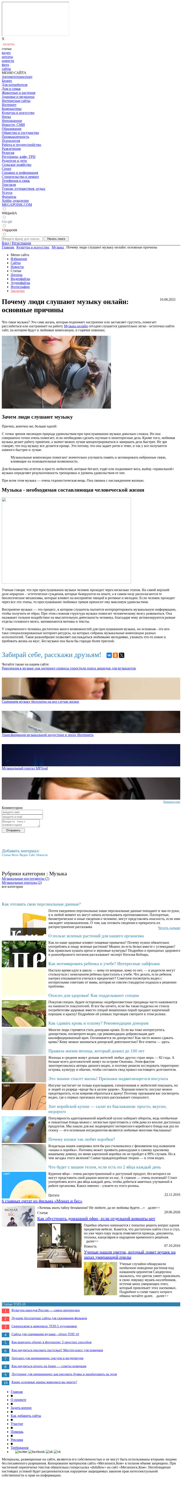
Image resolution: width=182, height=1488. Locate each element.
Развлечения (11, 149)
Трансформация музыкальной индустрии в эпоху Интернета (47, 735)
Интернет (9, 105)
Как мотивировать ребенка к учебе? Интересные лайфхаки (104, 963)
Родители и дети (14, 161)
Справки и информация (20, 173)
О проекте (18, 1400)
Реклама (17, 1440)
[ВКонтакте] (109, 655)
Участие (17, 1424)
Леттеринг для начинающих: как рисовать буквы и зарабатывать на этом (64, 1374)
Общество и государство (20, 133)
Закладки (18, 291)
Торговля (9, 185)
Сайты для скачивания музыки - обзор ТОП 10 (45, 1334)
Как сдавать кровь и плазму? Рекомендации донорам (98, 1023)
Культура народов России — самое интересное (46, 1310)
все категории (12, 886)
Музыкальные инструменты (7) (25, 878)
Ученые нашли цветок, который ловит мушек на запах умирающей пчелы (130, 1255)
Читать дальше (169, 928)
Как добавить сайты (26, 1416)
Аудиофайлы (20, 283)
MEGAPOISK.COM (17, 205)
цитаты (7, 57)
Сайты (16, 263)
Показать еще (171, 801)
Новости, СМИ (13, 125)
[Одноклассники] (115, 655)
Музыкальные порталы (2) (22, 882)
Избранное (19, 259)
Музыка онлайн (76, 326)
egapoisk (9, 230)
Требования (19, 1448)
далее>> (154, 1208)
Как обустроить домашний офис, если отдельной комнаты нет (96, 1218)
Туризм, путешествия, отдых (23, 189)
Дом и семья (11, 89)
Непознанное (12, 121)
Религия (8, 153)
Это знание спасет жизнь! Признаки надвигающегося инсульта (108, 1078)
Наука (6, 117)
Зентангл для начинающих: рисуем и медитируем (47, 1358)
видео (6, 53)
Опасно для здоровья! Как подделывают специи (93, 995)
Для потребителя (14, 85)
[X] (121, 655)
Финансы (9, 197)
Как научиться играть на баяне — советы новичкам (49, 1366)
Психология (11, 141)
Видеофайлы (20, 279)
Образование (12, 129)
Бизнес (7, 81)
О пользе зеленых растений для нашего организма (96, 935)
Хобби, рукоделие (15, 201)
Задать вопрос (21, 1408)
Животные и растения (18, 93)
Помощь (17, 1432)
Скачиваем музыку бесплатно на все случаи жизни (40, 701)
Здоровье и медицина (18, 97)
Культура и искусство (18, 113)
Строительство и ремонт (20, 177)
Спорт (6, 169)
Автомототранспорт (17, 77)
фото (5, 65)
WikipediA (9, 213)
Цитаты (16, 275)
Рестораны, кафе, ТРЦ (19, 157)
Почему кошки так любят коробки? (81, 1139)
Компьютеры (12, 109)
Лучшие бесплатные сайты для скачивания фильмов (49, 1318)
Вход (5, 243)
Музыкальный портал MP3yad (25, 768)
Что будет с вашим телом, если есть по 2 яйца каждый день (104, 1166)
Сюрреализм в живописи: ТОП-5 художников (44, 1326)
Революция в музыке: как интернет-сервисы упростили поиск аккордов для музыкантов (69, 668)
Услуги (7, 193)
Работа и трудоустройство (21, 145)
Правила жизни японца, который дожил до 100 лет (96, 1050)
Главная (17, 1392)
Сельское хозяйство (16, 165)
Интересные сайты (16, 101)
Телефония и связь (16, 181)
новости (8, 61)
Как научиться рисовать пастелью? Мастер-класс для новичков (57, 1350)
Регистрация (21, 243)
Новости (17, 267)
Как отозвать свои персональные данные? (41, 904)
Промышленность (15, 137)
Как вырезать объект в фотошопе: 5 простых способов (51, 1342)
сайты (6, 69)
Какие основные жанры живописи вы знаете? (44, 1382)
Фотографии (20, 287)
